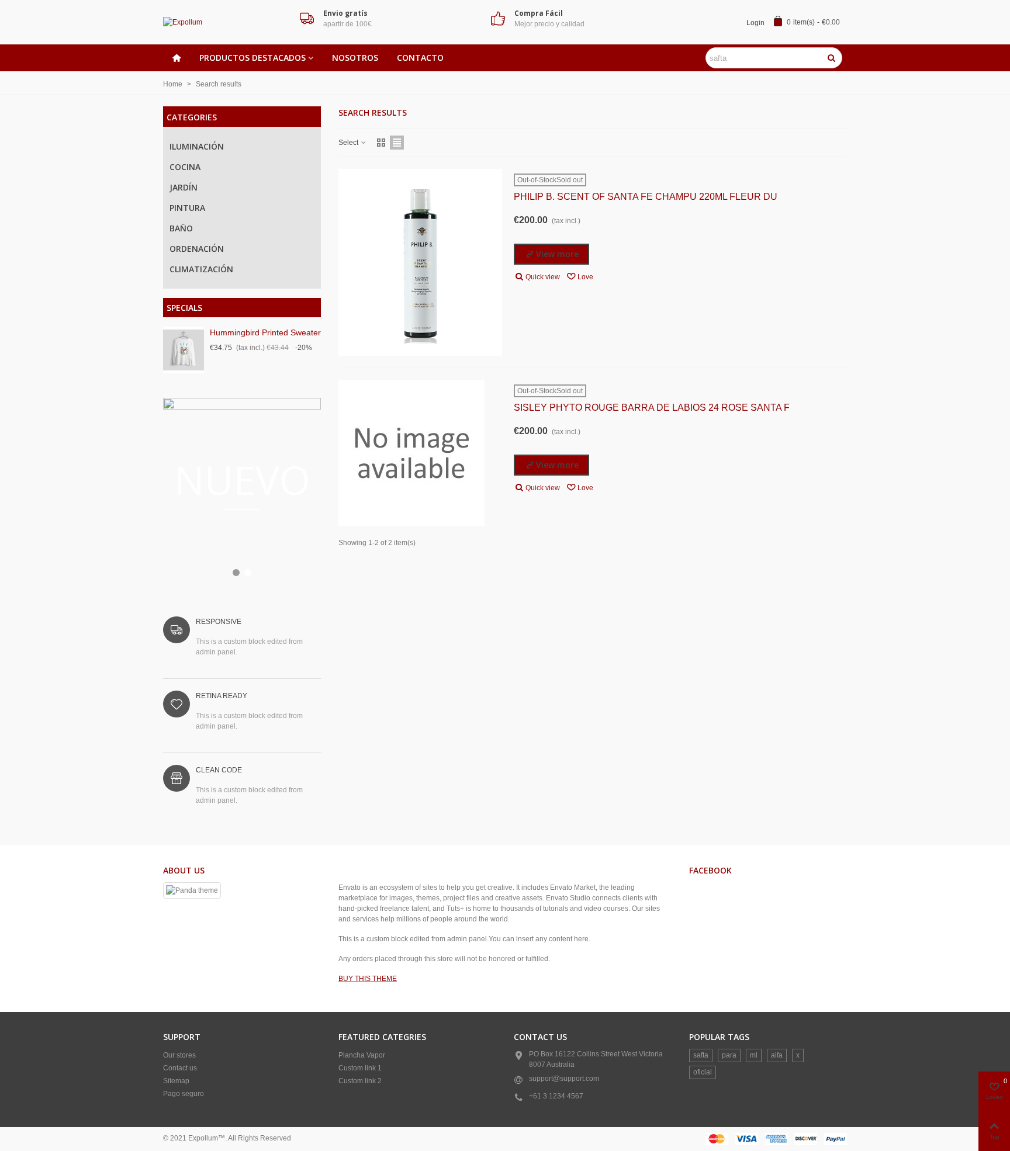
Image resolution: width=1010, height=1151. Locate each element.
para (729, 1055)
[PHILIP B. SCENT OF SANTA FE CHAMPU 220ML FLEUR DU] (420, 262)
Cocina (185, 166)
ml (754, 1055)
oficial (702, 1072)
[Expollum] (227, 22)
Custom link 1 (360, 1068)
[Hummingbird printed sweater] (183, 350)
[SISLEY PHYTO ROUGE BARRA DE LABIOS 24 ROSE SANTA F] (411, 453)
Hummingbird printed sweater (265, 332)
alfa (777, 1055)
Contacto (420, 57)
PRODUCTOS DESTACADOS (252, 57)
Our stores (179, 1055)
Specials (184, 307)
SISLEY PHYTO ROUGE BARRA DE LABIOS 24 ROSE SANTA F (652, 407)
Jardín (184, 187)
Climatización (201, 269)
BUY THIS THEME (367, 979)
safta (700, 1055)
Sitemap (176, 1081)
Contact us (180, 1068)
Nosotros (355, 57)
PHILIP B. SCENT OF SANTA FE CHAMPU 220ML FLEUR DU (645, 197)
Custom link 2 (360, 1081)
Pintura (187, 207)
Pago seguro (183, 1094)
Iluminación (197, 146)
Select (349, 142)
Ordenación (197, 248)
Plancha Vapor (361, 1055)
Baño (181, 228)
